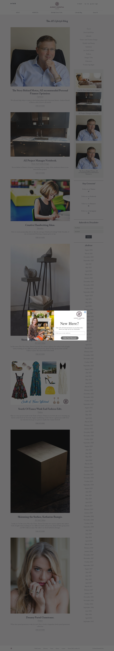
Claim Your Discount (69, 338)
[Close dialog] (85, 312)
